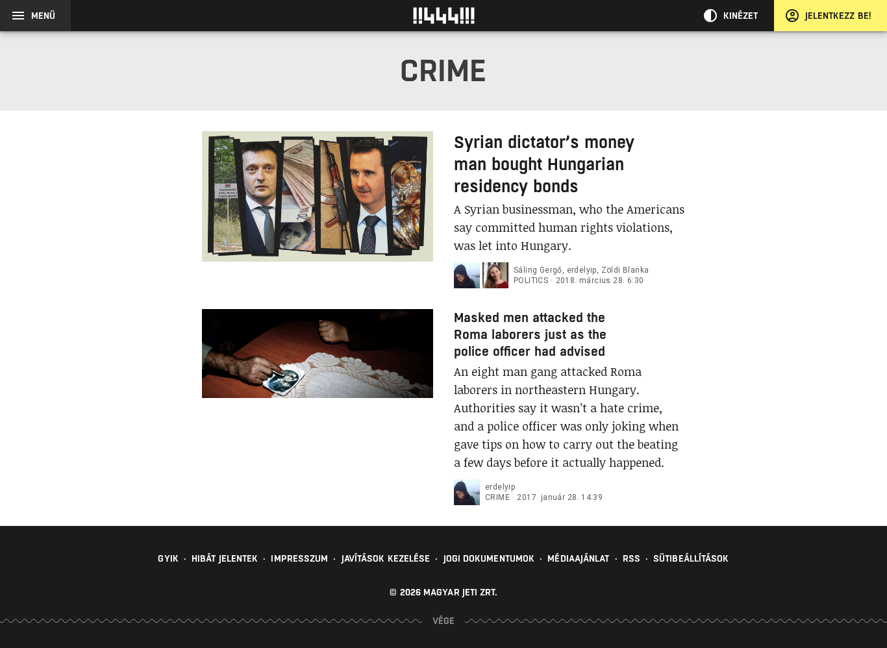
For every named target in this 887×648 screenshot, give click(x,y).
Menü (43, 15)
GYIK (168, 558)
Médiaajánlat (578, 558)
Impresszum (299, 558)
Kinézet (740, 15)
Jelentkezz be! (838, 15)
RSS (631, 558)
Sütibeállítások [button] (691, 558)
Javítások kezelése (386, 558)
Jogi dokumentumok (489, 558)
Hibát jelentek (225, 558)
